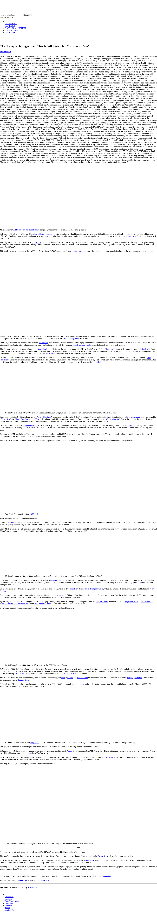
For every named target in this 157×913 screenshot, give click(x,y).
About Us (9, 905)
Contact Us (9, 910)
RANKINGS (10, 26)
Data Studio (9, 903)
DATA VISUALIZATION (15, 28)
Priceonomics (5, 52)
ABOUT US (10, 32)
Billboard (34, 514)
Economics (9, 897)
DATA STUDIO (11, 30)
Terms (7, 908)
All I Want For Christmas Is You (25, 230)
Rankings (8, 899)
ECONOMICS (11, 24)
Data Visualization (12, 901)
